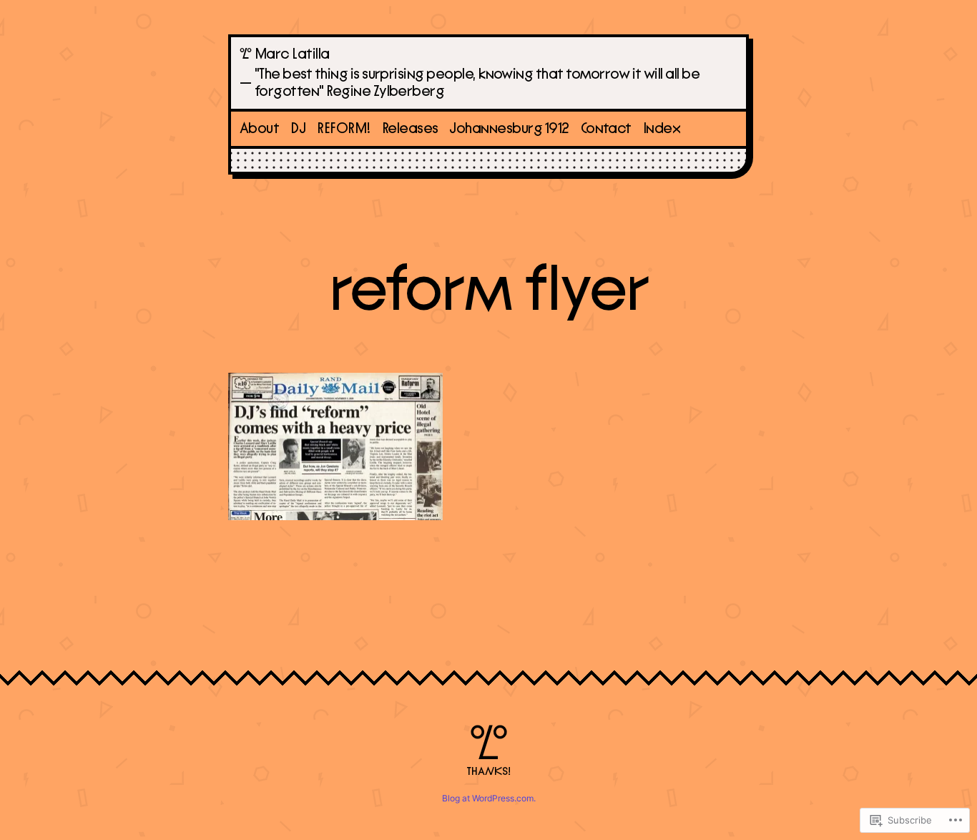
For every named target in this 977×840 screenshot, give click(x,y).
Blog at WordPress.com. (489, 798)
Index (661, 128)
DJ (297, 128)
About (259, 128)
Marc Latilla (292, 54)
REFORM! (343, 128)
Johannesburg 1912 (509, 128)
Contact (606, 128)
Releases (410, 128)
